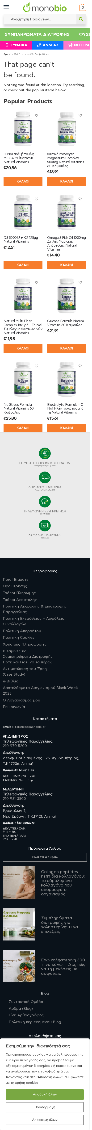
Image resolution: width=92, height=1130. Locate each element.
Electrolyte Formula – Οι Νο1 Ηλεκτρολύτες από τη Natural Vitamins (65, 408)
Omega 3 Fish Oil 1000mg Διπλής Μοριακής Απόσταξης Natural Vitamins (66, 243)
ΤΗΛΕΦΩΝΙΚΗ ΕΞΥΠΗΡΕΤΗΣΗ (45, 512)
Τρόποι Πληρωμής (19, 593)
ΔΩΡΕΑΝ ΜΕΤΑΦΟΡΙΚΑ (44, 488)
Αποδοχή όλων (45, 1094)
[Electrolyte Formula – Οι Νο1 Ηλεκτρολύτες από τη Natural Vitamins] (66, 379)
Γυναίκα (19, 45)
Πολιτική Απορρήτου (22, 631)
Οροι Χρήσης (15, 586)
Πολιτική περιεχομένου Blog (35, 1022)
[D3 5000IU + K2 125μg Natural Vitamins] (23, 212)
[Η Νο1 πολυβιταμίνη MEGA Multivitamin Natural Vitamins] (23, 128)
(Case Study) (25, 671)
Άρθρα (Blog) (21, 1008)
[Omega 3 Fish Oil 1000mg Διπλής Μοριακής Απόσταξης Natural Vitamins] (66, 212)
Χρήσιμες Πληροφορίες (25, 644)
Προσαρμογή (44, 1107)
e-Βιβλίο (10, 681)
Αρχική (7, 54)
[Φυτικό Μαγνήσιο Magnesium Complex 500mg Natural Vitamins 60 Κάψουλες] (66, 128)
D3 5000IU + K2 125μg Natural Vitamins (21, 240)
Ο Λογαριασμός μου (21, 700)
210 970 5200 (15, 746)
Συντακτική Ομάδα (26, 1002)
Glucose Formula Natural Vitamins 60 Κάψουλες (65, 323)
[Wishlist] (36, 115)
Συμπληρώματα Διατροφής (37, 34)
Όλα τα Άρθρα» (45, 857)
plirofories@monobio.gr (29, 726)
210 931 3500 (14, 799)
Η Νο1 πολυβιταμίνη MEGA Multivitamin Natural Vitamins (19, 158)
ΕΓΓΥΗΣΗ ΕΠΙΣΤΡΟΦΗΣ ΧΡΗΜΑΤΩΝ (44, 464)
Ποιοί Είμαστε (16, 579)
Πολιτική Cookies (18, 637)
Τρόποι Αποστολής (20, 600)
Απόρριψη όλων (45, 1120)
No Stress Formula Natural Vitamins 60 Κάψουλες (19, 408)
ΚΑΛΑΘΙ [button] (66, 181)
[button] (82, 8)
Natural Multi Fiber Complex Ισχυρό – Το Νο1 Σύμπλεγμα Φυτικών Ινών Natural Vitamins (23, 327)
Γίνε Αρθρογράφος (26, 1015)
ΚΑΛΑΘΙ (23, 181)
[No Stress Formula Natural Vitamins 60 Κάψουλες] (23, 379)
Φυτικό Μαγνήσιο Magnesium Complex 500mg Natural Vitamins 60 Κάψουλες (65, 160)
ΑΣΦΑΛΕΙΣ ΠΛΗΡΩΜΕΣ (44, 536)
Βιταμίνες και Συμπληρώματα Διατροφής (28, 656)
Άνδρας (51, 45)
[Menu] (11, 7)
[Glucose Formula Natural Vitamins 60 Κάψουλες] (66, 295)
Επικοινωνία (14, 707)
